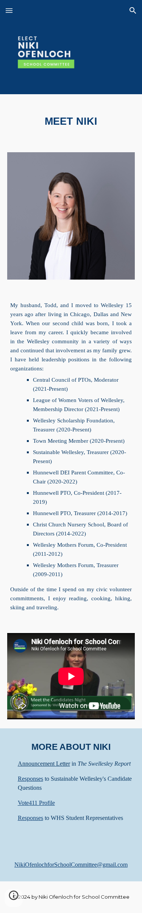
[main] (71, 118)
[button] (9, 10)
